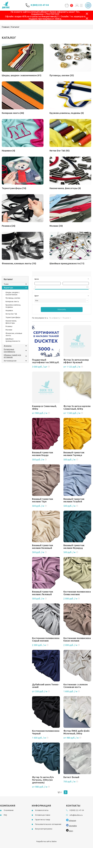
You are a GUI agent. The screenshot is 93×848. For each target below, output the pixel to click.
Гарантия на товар (42, 820)
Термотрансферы (14, 188)
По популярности (39, 318)
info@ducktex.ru (76, 815)
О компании (9, 810)
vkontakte (73, 826)
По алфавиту (54, 318)
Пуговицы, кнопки (62, 75)
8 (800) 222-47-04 (40, 5)
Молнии (56, 226)
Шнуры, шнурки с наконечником (21, 75)
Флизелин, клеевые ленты (19, 263)
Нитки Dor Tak (60, 150)
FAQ (5, 815)
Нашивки (8, 150)
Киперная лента (13, 113)
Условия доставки (42, 815)
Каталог (15, 27)
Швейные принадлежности (67, 263)
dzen (71, 831)
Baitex (54, 841)
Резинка (8, 226)
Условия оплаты (42, 810)
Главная (5, 27)
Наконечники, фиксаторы (65, 188)
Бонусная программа (43, 829)
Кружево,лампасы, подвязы (67, 113)
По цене (66, 318)
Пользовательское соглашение (48, 824)
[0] (67, 5)
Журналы (8, 346)
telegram (72, 821)
